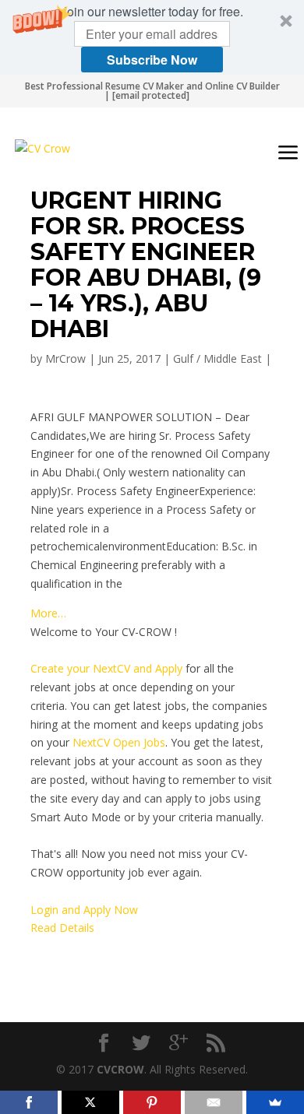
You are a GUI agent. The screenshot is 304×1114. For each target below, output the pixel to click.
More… (48, 613)
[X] (90, 1102)
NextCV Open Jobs (118, 742)
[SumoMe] (275, 1102)
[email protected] (150, 95)
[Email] (213, 1102)
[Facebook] (29, 1102)
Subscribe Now (152, 60)
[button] (152, 37)
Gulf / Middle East (217, 358)
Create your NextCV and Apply (106, 668)
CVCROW (120, 1069)
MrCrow (65, 358)
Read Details (62, 927)
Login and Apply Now (84, 909)
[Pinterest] (152, 1102)
